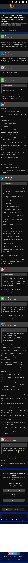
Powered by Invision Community (14, 559)
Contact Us (11, 558)
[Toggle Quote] (3, 85)
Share (7, 509)
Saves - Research (13, 30)
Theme (15, 556)
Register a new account (14, 490)
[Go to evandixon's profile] (2, 67)
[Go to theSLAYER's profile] (2, 104)
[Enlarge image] (13, 318)
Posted (10, 37)
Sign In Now (14, 500)
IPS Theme (4, 556)
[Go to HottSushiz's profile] (2, 53)
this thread (22, 72)
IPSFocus (10, 556)
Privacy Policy (22, 556)
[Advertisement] (14, 538)
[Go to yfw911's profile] (2, 36)
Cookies (17, 558)
